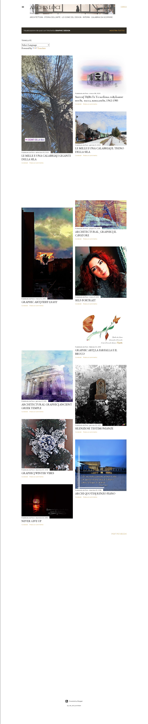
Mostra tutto (117, 31)
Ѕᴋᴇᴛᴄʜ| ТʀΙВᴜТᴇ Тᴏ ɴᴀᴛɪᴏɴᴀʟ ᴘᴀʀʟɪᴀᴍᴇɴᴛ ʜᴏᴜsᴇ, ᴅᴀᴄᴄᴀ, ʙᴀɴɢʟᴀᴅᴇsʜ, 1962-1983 (99, 98)
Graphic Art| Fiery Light (39, 302)
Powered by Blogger (76, 701)
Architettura (36, 17)
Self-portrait (85, 300)
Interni (86, 17)
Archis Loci (45, 7)
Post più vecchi (119, 534)
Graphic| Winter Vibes (38, 473)
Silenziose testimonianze (94, 428)
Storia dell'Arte (52, 17)
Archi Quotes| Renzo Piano (95, 493)
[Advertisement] (47, 185)
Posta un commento (36, 163)
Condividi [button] (25, 163)
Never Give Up (31, 521)
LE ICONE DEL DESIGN (71, 17)
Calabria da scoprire (102, 17)
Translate (41, 48)
